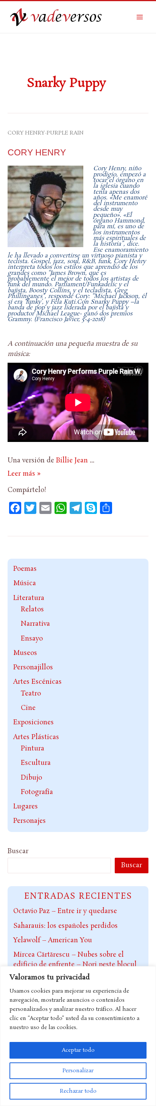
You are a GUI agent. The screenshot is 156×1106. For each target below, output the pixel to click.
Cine (28, 708)
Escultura (36, 763)
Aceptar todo (78, 1050)
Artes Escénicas (37, 681)
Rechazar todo (78, 1091)
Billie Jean (72, 460)
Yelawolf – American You (52, 940)
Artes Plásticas (36, 737)
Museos (25, 653)
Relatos (32, 609)
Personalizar (78, 1071)
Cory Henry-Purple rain (46, 133)
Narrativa (35, 623)
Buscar (18, 851)
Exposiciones (33, 722)
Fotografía (37, 792)
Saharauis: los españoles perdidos (65, 926)
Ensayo (32, 638)
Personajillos (33, 667)
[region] (78, 1036)
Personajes (29, 821)
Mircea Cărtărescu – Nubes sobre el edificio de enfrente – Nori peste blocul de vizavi (75, 964)
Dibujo (31, 777)
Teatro (31, 693)
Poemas (25, 568)
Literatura (28, 598)
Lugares (25, 806)
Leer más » (24, 473)
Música (24, 583)
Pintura (32, 748)
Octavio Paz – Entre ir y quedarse (65, 911)
